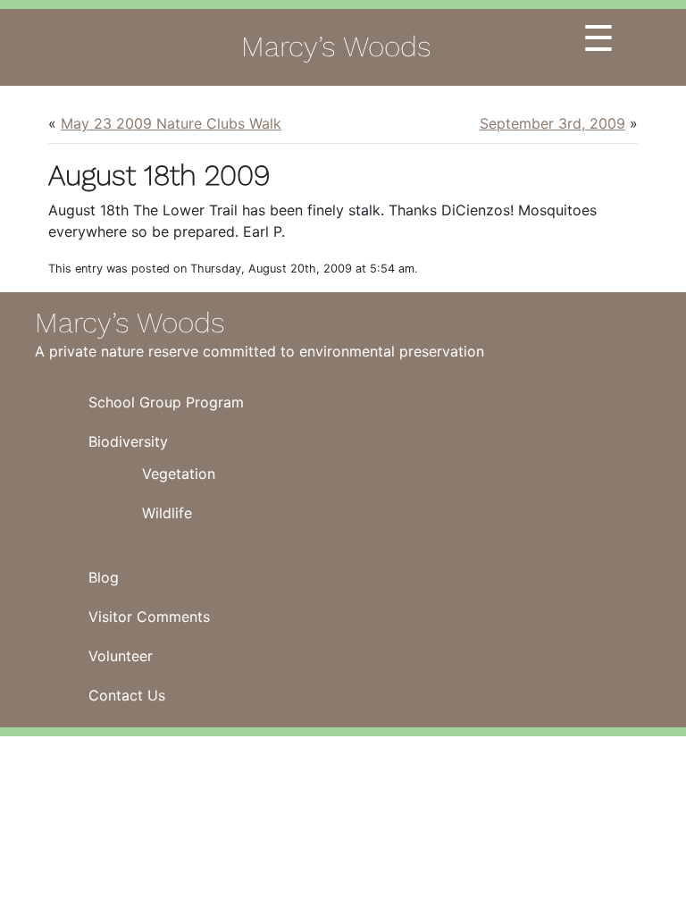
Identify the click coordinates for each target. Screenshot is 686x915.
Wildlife (167, 513)
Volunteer (120, 656)
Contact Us (126, 695)
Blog (103, 577)
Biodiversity (128, 441)
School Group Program (166, 402)
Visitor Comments (149, 616)
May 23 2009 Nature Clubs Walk (171, 123)
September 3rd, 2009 (552, 123)
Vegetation (178, 474)
